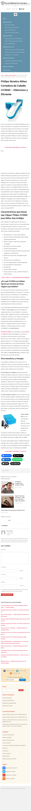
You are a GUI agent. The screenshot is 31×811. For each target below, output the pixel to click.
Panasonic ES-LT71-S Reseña (11, 54)
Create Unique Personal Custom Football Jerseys (13, 510)
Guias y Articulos (7, 753)
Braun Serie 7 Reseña (10, 25)
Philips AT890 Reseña (10, 43)
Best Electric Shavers (7, 705)
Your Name (3, 567)
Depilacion (5, 748)
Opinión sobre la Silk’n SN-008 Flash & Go (17, 714)
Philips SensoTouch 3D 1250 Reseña (13, 38)
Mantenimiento (6, 756)
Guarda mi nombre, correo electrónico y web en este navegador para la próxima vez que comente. (14, 590)
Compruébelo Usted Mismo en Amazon (15, 147)
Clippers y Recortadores (10, 75)
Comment (3, 549)
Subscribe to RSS (16, 673)
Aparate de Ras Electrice (8, 700)
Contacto (8, 8)
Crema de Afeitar (7, 742)
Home (4, 18)
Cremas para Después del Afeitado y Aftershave (14, 745)
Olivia (4, 714)
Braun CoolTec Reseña (10, 30)
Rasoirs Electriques (7, 697)
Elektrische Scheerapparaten (9, 703)
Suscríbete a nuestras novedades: (15, 677)
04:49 (9, 534)
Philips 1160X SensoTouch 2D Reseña (14, 41)
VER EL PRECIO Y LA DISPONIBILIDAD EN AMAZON (15, 277)
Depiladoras (5, 750)
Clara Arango (10, 531)
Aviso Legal (15, 8)
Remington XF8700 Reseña (11, 63)
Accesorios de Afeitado (8, 734)
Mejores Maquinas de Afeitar (9, 758)
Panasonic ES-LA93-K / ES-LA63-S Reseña (15, 52)
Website (3, 582)
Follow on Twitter (22, 670)
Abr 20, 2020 (10, 533)
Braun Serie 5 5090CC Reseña (12, 32)
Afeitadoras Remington (8, 58)
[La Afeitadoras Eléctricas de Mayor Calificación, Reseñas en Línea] (15, 3)
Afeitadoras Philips (7, 35)
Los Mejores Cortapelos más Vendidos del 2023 (19, 483)
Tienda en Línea (6, 70)
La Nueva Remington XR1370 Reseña (13, 60)
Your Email (3, 574)
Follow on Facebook (10, 670)
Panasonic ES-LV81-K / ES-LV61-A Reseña (14, 49)
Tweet (9, 520)
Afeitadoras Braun (7, 22)
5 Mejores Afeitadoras (8, 66)
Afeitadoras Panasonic (8, 47)
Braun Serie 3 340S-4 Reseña (11, 27)
